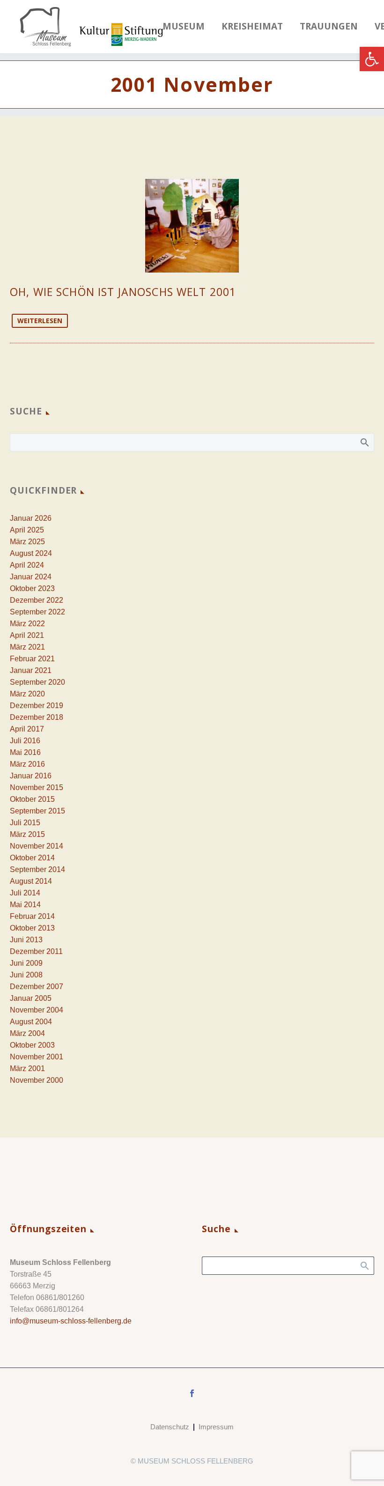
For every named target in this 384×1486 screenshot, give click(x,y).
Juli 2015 (25, 823)
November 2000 (36, 1080)
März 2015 (27, 834)
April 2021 (27, 635)
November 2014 (36, 846)
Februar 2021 (32, 659)
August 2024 (31, 553)
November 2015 (36, 787)
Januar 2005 (31, 998)
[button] (372, 59)
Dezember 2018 (36, 717)
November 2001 (36, 1057)
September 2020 (37, 682)
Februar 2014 (32, 916)
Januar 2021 (31, 670)
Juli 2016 (25, 741)
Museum (183, 26)
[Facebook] (192, 1393)
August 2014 (31, 881)
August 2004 (31, 1022)
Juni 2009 (26, 963)
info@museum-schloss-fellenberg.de (71, 1321)
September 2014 (37, 869)
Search (364, 442)
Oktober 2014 (32, 858)
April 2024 (27, 565)
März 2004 (27, 1033)
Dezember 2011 (36, 951)
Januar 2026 (31, 518)
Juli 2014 (25, 893)
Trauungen (329, 26)
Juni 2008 (26, 975)
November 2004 (36, 1010)
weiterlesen (39, 320)
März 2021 (27, 647)
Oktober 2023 (32, 588)
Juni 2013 (26, 940)
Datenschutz (169, 1427)
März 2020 (27, 694)
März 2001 (27, 1068)
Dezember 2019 (36, 706)
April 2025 (27, 530)
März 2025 (27, 542)
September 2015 (37, 811)
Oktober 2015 (32, 799)
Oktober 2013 (32, 928)
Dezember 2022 (36, 600)
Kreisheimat (252, 26)
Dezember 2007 (36, 987)
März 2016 (27, 764)
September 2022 (37, 612)
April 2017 (27, 729)
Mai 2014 (25, 905)
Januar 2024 (31, 577)
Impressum (216, 1427)
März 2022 (27, 624)
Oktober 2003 (32, 1045)
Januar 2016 (31, 776)
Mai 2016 (25, 752)
